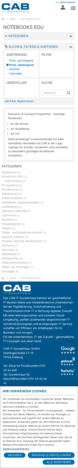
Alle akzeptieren (59, 462)
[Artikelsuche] (69, 93)
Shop (13, 19)
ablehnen (15, 455)
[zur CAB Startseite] (15, 8)
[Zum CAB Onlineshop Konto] (62, 8)
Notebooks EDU (31, 19)
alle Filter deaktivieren (19, 101)
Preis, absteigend (21, 65)
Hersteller (15, 73)
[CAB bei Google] (68, 350)
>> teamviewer (65, 2)
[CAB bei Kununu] (68, 372)
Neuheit (14, 69)
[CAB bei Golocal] (68, 361)
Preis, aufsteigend (21, 60)
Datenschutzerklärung (16, 448)
